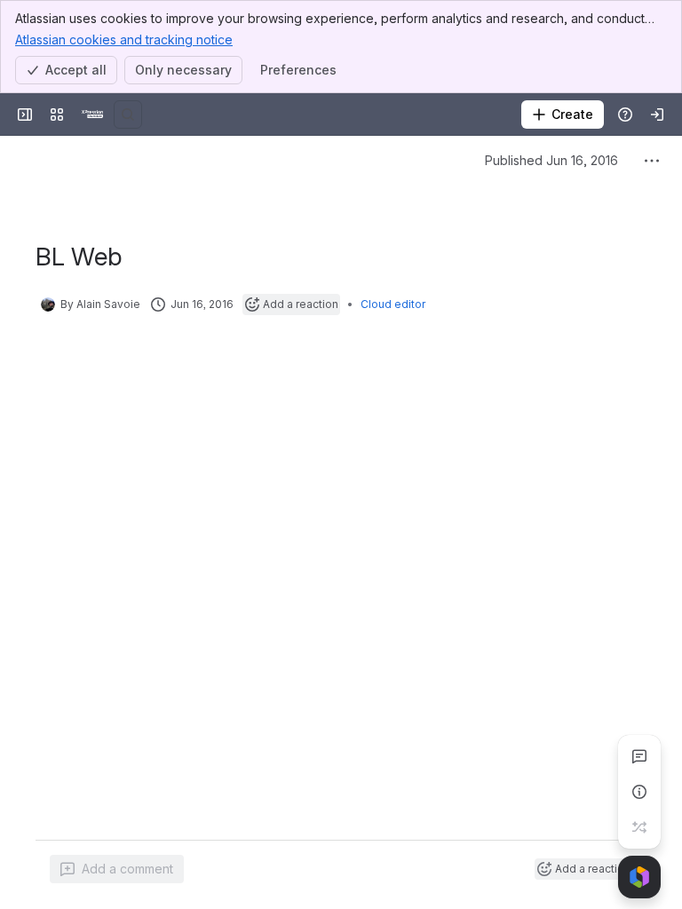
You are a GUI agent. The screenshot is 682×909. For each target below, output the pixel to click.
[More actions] (652, 160)
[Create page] (639, 827)
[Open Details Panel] (639, 792)
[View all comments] (639, 756)
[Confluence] (92, 114)
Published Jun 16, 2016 (551, 160)
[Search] (128, 114)
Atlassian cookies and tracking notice (124, 39)
